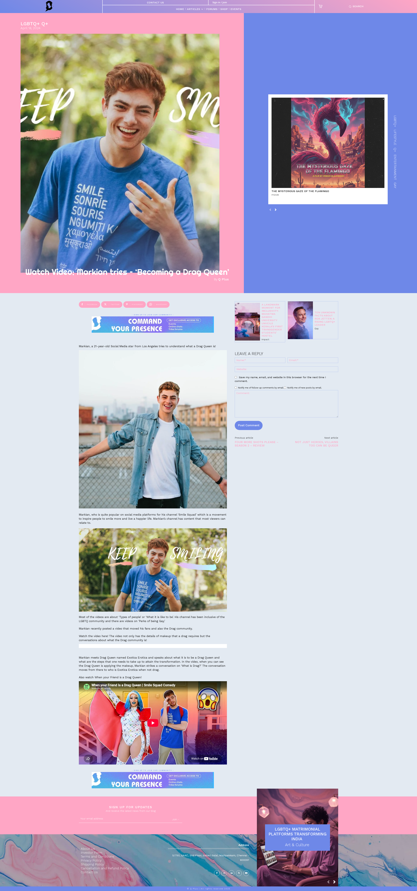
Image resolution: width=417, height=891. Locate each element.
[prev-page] (270, 210)
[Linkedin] (231, 873)
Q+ (44, 23)
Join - (175, 819)
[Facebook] (217, 873)
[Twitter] (239, 873)
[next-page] (275, 210)
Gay (317, 328)
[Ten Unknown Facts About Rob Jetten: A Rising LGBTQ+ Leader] (300, 320)
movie (275, 194)
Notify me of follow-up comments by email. (261, 387)
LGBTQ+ (30, 23)
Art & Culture (297, 844)
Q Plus (223, 279)
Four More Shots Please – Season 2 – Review (256, 443)
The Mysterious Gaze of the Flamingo (300, 191)
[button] (355, 6)
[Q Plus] (49, 6)
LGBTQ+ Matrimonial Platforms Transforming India (298, 834)
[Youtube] (246, 873)
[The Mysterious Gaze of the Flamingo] (328, 143)
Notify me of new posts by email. (304, 387)
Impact (265, 339)
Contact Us (155, 2)
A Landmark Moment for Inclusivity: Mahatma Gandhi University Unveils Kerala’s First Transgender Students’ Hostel (272, 320)
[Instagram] (224, 873)
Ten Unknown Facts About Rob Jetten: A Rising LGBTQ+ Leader (325, 319)
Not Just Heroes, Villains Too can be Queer (316, 443)
